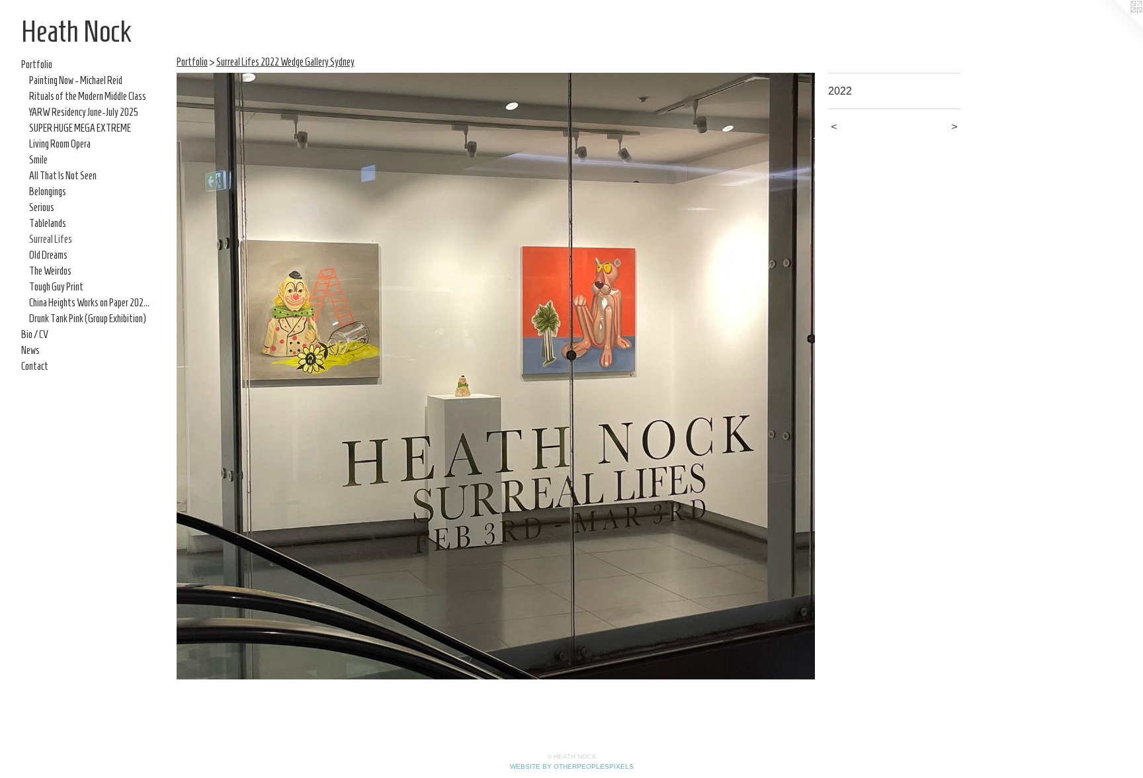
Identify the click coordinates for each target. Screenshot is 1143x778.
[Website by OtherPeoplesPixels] (1116, 26)
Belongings (47, 191)
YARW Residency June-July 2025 (83, 112)
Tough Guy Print (56, 286)
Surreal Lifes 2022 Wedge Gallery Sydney (285, 61)
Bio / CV (34, 334)
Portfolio (36, 64)
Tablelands (47, 223)
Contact (34, 366)
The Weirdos (50, 271)
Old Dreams (48, 255)
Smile (38, 159)
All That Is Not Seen (63, 175)
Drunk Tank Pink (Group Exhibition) (87, 318)
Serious (41, 207)
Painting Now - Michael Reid (75, 80)
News (30, 350)
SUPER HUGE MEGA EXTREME (80, 128)
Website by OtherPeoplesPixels (572, 766)
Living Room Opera (60, 144)
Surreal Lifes (50, 239)
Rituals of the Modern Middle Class (87, 96)
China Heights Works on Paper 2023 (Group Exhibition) (91, 302)
